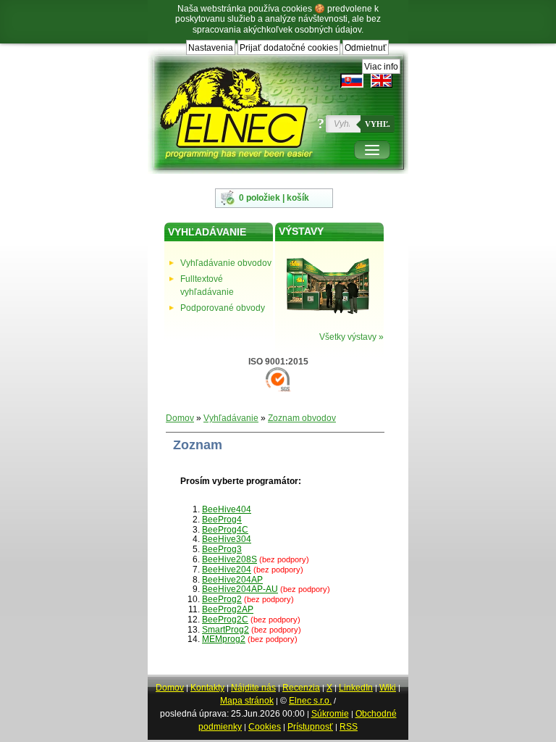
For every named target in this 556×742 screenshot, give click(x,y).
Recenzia (301, 688)
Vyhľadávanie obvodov (225, 263)
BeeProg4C (225, 530)
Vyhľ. (377, 124)
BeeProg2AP (227, 609)
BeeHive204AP (232, 580)
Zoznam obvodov (302, 418)
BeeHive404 (226, 509)
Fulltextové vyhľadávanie (207, 285)
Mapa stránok (247, 701)
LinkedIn (356, 688)
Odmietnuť (366, 47)
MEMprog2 (223, 639)
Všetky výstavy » (351, 337)
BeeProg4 (222, 519)
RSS (349, 727)
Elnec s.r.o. (310, 701)
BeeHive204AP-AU (240, 589)
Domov (180, 418)
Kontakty (207, 688)
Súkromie (330, 714)
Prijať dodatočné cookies (289, 47)
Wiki (387, 688)
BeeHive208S (229, 559)
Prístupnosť (310, 727)
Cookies (264, 727)
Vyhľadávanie (230, 418)
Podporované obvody (222, 308)
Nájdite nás (253, 688)
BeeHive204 (226, 569)
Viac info (381, 66)
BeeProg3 (222, 549)
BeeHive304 (226, 539)
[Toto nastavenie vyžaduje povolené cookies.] (381, 80)
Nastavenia (210, 47)
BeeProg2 (222, 599)
